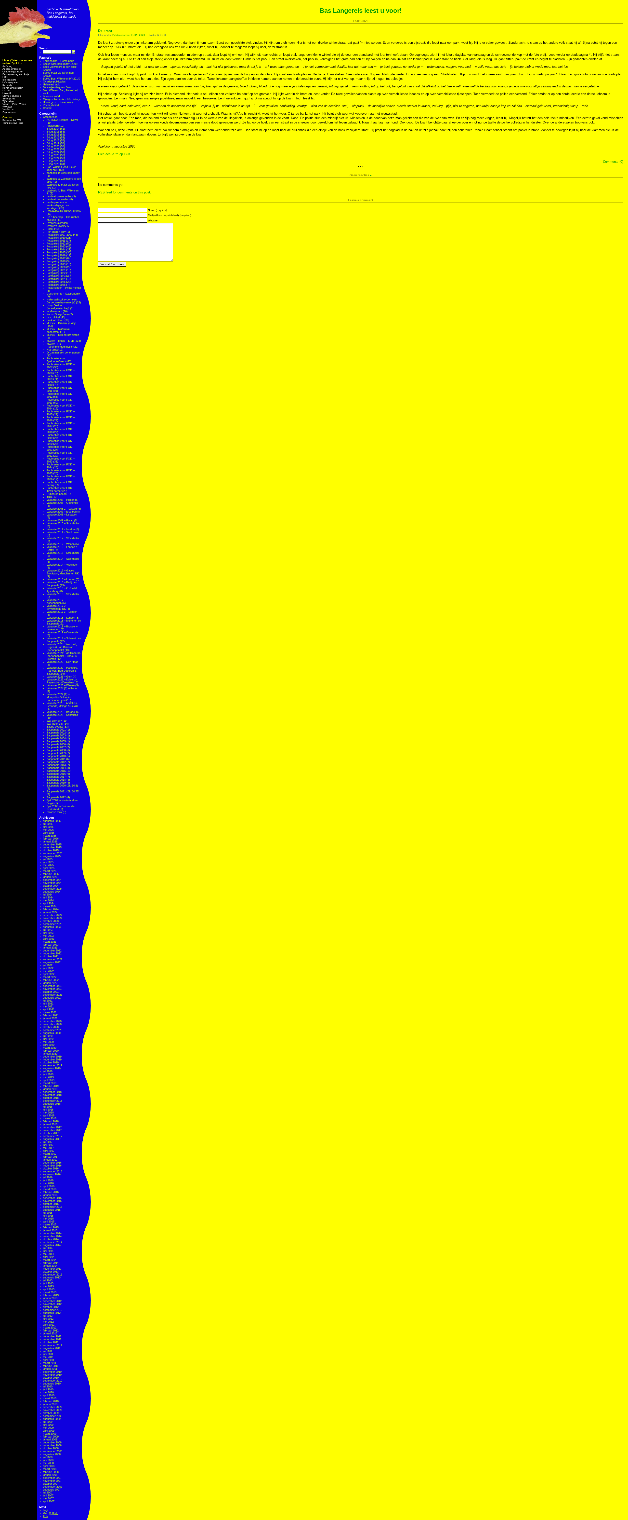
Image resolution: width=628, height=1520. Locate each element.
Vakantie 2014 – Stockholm (63, 558)
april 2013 (48, 1289)
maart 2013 (49, 1292)
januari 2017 (50, 1159)
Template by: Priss (12, 123)
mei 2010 (48, 1392)
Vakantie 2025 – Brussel (61, 711)
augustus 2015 (52, 1209)
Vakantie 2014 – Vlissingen (62, 564)
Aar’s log (7, 66)
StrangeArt (8, 98)
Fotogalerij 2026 (56, 284)
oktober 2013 (51, 1271)
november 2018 (52, 1094)
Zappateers (8, 112)
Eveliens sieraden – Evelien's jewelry (58, 224)
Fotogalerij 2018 (56, 261)
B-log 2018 (53, 140)
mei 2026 (48, 829)
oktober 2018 (51, 1097)
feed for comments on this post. (124, 192)
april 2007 (48, 1501)
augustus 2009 (52, 1418)
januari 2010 (50, 1404)
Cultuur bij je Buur (12, 71)
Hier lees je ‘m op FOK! (114, 154)
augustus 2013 (52, 1277)
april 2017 (48, 1150)
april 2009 (48, 1430)
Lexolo (6, 90)
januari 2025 (50, 876)
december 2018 (52, 1091)
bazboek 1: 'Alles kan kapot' (63, 172)
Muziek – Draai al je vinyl (61, 323)
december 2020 (52, 1021)
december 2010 (52, 1371)
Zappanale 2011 (56, 759)
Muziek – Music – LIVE (60, 340)
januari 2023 (50, 947)
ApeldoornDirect (11, 69)
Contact (47, 108)
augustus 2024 (52, 891)
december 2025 (52, 844)
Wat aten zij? (54, 720)
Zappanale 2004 (56, 738)
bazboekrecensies (58, 199)
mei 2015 (48, 1218)
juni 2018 (48, 1109)
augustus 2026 (52, 820)
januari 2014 (50, 1265)
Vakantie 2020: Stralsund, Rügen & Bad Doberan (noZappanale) (62, 647)
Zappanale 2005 (56, 741)
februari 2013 (51, 1295)
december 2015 (52, 1197)
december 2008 (52, 1442)
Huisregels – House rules (58, 102)
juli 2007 (47, 1492)
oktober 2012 (51, 1306)
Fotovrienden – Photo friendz (64, 287)
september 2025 (52, 853)
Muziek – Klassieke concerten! (58, 330)
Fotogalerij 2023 (56, 275)
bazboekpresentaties (59, 196)
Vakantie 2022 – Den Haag (62, 661)
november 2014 (52, 1236)
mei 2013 (48, 1286)
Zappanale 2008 (56, 750)
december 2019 (52, 1056)
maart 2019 (49, 1083)
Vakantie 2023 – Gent (59, 676)
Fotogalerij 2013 (56, 246)
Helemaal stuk (51, 84)
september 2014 (52, 1242)
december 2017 (52, 1127)
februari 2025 (51, 873)
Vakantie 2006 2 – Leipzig (62, 508)
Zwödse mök (54, 812)
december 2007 (52, 1477)
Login (46, 1510)
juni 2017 (48, 1144)
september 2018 (52, 1100)
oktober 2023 (51, 921)
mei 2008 (48, 1463)
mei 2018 (48, 1112)
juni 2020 (48, 1038)
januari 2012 (50, 1333)
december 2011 (52, 1336)
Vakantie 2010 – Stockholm (63, 523)
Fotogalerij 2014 (56, 249)
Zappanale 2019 (56, 782)
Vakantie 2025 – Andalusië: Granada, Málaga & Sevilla (62, 704)
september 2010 (52, 1380)
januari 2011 (50, 1368)
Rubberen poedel (57, 493)
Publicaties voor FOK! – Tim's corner (61, 489)
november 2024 (52, 882)
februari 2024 (51, 909)
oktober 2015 (51, 1203)
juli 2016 (47, 1177)
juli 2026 (47, 823)
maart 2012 (49, 1327)
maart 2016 (49, 1189)
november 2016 (52, 1165)
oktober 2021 (51, 991)
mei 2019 (48, 1077)
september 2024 (52, 888)
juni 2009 (48, 1424)
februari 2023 (51, 944)
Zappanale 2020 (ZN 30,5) (62, 785)
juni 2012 (48, 1318)
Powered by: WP (11, 120)
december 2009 (52, 1407)
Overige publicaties (54, 81)
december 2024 (52, 879)
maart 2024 (49, 906)
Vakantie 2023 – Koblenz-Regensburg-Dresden (62, 681)
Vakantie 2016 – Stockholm (63, 594)
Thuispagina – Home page (58, 60)
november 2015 (52, 1200)
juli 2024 (47, 894)
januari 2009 (50, 1439)
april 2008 (48, 1466)
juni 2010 (48, 1389)
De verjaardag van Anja (15, 74)
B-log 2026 (53, 164)
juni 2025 (48, 862)
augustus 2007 (52, 1489)
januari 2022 (50, 982)
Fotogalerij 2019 (56, 264)
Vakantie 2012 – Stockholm (63, 538)
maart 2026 (49, 835)
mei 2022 (48, 971)
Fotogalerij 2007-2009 (59, 234)
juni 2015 (48, 1215)
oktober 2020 (51, 1027)
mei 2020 (48, 1041)
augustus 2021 (52, 997)
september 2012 (52, 1309)
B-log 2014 (53, 128)
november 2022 (52, 953)
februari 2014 (51, 1262)
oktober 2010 (51, 1377)
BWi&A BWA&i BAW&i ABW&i (64, 211)
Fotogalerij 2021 (56, 270)
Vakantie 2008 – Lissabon (62, 514)
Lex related (53, 317)
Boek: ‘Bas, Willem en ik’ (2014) (61, 78)
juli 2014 (47, 1248)
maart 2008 (49, 1468)
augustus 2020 (52, 1032)
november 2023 (52, 918)
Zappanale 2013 (56, 764)
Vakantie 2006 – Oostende (62, 502)
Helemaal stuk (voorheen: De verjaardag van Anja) (62, 301)
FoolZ (50, 228)
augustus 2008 (52, 1454)
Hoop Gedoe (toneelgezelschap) (58, 307)
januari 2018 (50, 1124)
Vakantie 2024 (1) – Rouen (62, 688)
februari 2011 (50, 1365)
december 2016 (52, 1162)
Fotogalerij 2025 (56, 281)
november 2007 (52, 1480)
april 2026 (48, 832)
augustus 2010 (52, 1383)
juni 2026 (48, 826)
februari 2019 (51, 1086)
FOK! (5, 77)
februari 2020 (51, 1050)
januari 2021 (50, 1018)
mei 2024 (48, 900)
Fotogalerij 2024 (56, 278)
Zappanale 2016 (56, 773)
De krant (105, 31)
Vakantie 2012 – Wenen (61, 544)
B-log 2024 (53, 158)
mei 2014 (48, 1253)
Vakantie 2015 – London (61, 579)
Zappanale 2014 (56, 767)
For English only (56, 231)
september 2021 (52, 994)
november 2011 (52, 1339)
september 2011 (52, 1345)
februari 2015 (51, 1227)
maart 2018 (49, 1118)
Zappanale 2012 (56, 761)
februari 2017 (51, 1156)
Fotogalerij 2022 (56, 272)
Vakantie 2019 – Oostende (62, 632)
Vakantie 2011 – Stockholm (62, 532)
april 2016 (48, 1186)
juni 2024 (48, 897)
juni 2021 (48, 1003)
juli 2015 (47, 1212)
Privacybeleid (51, 105)
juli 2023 (47, 929)
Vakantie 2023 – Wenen (61, 685)
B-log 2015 (53, 131)
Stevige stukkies (11, 96)
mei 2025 (48, 865)
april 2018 (48, 1115)
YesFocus (7, 109)
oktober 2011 (50, 1342)
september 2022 (52, 959)
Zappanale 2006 (56, 744)
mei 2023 (48, 935)
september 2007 (52, 1486)
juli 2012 (47, 1315)
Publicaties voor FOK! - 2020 (128, 35)
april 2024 (48, 903)
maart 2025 (49, 870)
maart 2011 (49, 1362)
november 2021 (52, 988)
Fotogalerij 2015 (56, 252)
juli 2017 (47, 1141)
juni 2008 (48, 1460)
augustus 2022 (52, 962)
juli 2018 (47, 1106)
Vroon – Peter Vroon (14, 104)
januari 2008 (50, 1474)
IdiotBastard (9, 79)
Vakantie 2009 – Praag (60, 520)
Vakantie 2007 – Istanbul (61, 511)
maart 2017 (49, 1153)
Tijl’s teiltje (8, 101)
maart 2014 (49, 1259)
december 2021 (52, 985)
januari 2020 (50, 1053)
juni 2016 (48, 1180)
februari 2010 (51, 1401)
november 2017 (52, 1130)
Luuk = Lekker (55, 320)
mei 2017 (48, 1147)
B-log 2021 (53, 149)
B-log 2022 (53, 152)
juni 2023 (48, 932)
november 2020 (52, 1024)
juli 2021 (47, 1000)
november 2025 (52, 847)
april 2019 (48, 1080)
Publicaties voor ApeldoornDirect (56, 360)
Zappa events (55, 726)
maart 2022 (49, 977)
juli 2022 (47, 965)
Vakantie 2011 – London (61, 529)
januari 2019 (50, 1088)
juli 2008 (47, 1457)
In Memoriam (54, 311)
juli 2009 (47, 1421)
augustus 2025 (52, 856)
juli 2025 (47, 859)
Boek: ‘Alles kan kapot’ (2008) (60, 63)
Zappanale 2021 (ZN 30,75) (63, 791)
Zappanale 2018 (56, 779)
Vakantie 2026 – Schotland (62, 714)
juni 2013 (48, 1283)
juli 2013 (47, 1280)
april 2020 (48, 1044)
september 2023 (52, 924)
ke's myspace (10, 82)
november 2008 (52, 1445)
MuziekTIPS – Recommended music (60, 345)
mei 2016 (48, 1183)
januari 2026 (50, 841)
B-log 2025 (53, 161)
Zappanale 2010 (56, 756)
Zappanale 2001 (56, 729)
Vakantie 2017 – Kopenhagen (56, 601)
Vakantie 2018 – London (61, 617)
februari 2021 (51, 1015)
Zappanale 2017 (56, 776)
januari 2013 (50, 1298)
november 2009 (52, 1410)
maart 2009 (49, 1433)
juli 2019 (47, 1071)
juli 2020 (47, 1035)
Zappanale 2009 (56, 753)
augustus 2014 (52, 1245)
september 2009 (52, 1415)
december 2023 (52, 915)
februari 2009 (51, 1436)
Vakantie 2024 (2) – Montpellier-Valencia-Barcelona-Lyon (59, 697)
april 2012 (48, 1324)
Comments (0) (613, 161)
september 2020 (52, 1030)
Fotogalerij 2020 (56, 267)
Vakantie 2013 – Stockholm (63, 552)
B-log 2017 (53, 137)
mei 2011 (48, 1357)
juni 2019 (48, 1074)
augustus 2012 (52, 1312)
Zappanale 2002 (56, 732)
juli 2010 (47, 1386)
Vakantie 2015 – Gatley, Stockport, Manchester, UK (63, 572)
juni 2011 (48, 1354)
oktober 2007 (51, 1483)
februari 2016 (51, 1192)
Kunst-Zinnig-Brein (12, 87)
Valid (50, 1513)
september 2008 (52, 1451)
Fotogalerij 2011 (56, 240)
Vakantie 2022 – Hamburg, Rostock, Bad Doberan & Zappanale (62, 670)
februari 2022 (51, 979)
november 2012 (52, 1304)
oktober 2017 (51, 1133)
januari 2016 (50, 1195)
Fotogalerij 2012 (56, 243)
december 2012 (52, 1301)
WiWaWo (7, 106)
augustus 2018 (52, 1103)
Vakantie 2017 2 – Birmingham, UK (57, 607)
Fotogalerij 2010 (56, 237)
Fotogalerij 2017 (56, 258)
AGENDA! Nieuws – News (62, 119)
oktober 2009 (51, 1412)
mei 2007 (48, 1498)
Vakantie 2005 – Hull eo (60, 499)
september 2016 (52, 1171)
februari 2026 (51, 838)
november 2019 (52, 1059)
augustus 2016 (52, 1174)
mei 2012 (48, 1321)
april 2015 (48, 1221)
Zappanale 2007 (56, 747)
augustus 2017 (52, 1139)
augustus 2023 (52, 926)
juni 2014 (48, 1250)
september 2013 (52, 1274)
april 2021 (48, 1009)
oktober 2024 (51, 885)
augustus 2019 (52, 1068)
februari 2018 (51, 1121)
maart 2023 (49, 941)
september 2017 (52, 1136)
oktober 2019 (51, 1062)
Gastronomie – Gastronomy (63, 293)
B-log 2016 (53, 134)
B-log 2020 (53, 146)
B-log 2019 (53, 143)
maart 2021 (49, 1012)
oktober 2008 (51, 1448)
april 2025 (48, 868)
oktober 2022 (51, 956)
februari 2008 (51, 1471)
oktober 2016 (51, 1168)
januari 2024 (50, 912)
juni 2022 (48, 968)
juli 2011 (47, 1351)
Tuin (49, 496)
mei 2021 (48, 1006)
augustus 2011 (51, 1348)
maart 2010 (49, 1398)
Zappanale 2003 (56, 735)
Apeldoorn (53, 125)
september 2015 (52, 1206)
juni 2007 (48, 1495)
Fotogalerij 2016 (56, 255)
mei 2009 (48, 1427)
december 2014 (52, 1233)
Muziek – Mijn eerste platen (63, 334)
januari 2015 (50, 1230)
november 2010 (52, 1374)
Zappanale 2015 (56, 770)
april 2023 (48, 938)
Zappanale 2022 (56, 797)
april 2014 (48, 1256)
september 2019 (52, 1065)
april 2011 (48, 1359)
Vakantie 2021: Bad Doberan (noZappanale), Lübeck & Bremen (63, 655)
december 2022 (52, 950)
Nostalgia (52, 349)
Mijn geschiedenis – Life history (61, 99)
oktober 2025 (51, 850)
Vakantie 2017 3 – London (62, 611)
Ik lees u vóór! (51, 96)
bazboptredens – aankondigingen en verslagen (58, 205)
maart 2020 (49, 1047)
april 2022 (48, 974)
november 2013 (52, 1268)
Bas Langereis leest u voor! (361, 10)
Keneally (7, 85)
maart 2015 (49, 1224)
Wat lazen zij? (55, 723)
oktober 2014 (51, 1239)
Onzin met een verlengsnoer (63, 352)
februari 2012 (51, 1330)
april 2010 (48, 1395)
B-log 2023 (53, 155)
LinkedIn (7, 93)
